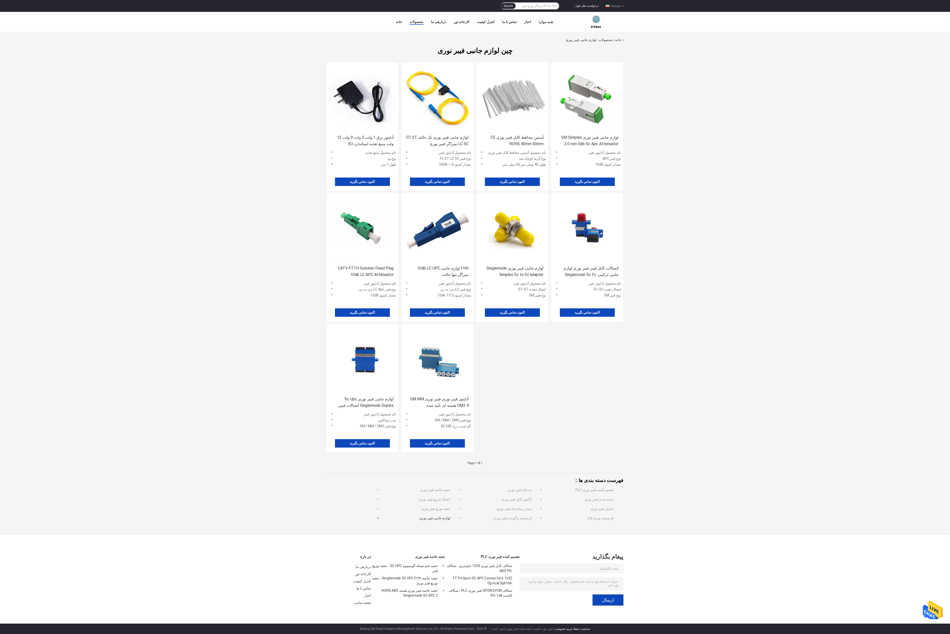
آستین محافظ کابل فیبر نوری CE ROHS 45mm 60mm (517, 140)
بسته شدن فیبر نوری (599, 499)
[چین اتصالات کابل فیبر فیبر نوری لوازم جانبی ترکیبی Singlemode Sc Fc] (587, 228)
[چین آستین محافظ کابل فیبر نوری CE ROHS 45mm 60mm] (512, 98)
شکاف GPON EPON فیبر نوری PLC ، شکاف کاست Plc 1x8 (480, 593)
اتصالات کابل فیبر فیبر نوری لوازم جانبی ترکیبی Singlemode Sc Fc (591, 271)
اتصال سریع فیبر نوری (434, 499)
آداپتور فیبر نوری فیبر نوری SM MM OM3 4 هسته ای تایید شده (439, 402)
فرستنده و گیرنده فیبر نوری (512, 518)
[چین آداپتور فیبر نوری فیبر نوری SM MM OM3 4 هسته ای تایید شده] (437, 359)
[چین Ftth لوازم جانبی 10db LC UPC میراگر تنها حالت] (437, 228)
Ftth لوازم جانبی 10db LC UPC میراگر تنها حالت (443, 271)
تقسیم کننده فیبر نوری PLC (594, 490)
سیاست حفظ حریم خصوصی (572, 629)
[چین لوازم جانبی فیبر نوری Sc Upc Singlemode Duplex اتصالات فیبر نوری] (362, 359)
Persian (616, 6)
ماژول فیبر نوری (602, 509)
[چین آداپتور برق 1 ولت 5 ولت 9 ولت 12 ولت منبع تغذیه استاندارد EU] (362, 98)
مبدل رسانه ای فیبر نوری (514, 509)
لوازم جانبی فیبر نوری (434, 518)
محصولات (416, 22)
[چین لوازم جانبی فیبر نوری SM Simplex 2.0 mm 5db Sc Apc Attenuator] (587, 98)
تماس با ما (509, 22)
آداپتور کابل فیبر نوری (516, 499)
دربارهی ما (438, 22)
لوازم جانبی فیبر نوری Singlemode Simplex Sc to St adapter (515, 271)
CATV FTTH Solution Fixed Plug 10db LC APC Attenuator (366, 271)
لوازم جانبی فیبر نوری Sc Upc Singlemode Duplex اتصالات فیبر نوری (366, 403)
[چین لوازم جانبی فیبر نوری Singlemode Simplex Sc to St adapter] (512, 228)
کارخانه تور (462, 22)
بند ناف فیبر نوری (519, 490)
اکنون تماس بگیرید (362, 181)
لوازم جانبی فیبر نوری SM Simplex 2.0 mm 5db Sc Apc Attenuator (589, 140)
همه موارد (546, 22)
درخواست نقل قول (587, 5)
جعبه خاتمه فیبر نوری (435, 490)
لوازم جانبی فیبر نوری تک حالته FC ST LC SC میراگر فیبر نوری (437, 140)
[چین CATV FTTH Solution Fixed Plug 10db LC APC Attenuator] (362, 228)
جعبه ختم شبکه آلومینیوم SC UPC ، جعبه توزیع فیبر (405, 568)
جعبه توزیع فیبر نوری (435, 509)
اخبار (527, 22)
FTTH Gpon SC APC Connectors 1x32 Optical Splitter (482, 580)
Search (508, 6)
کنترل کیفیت (486, 22)
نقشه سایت (362, 603)
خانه (399, 22)
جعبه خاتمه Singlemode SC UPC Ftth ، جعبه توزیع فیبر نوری (405, 580)
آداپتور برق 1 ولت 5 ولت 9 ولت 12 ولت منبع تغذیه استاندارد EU (365, 140)
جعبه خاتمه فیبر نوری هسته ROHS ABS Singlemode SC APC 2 (410, 593)
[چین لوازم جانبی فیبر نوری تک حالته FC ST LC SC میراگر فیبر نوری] (437, 98)
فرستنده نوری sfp (600, 518)
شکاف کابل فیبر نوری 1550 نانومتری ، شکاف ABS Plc (479, 568)
